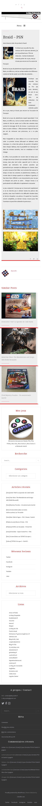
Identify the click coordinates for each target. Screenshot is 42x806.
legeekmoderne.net (15, 660)
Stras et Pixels (13, 613)
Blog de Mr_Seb (14, 639)
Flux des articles (8, 727)
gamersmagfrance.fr (23, 634)
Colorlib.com (21, 797)
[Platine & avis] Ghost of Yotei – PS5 (17, 522)
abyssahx (14, 271)
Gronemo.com (13, 671)
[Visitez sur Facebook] (6, 704)
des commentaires (9, 732)
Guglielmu (12, 668)
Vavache (11, 621)
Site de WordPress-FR (8, 737)
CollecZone (12, 674)
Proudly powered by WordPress (15, 793)
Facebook (9, 562)
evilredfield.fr (13, 658)
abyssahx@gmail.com (9, 698)
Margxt (11, 626)
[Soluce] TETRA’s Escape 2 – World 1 (17, 541)
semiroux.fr (12, 663)
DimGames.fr (13, 634)
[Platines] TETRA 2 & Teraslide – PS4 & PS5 (19, 527)
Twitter (8, 557)
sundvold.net (13, 655)
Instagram (9, 567)
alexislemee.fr (13, 650)
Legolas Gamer (13, 676)
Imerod (11, 623)
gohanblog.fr (13, 652)
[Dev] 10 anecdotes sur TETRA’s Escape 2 (18, 536)
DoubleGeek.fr (13, 618)
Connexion (5, 722)
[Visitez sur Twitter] (3, 704)
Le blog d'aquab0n (14, 615)
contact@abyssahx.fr (11, 696)
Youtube (8, 571)
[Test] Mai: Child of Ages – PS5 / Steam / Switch (20, 517)
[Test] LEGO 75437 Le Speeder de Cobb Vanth (17, 322)
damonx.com (13, 636)
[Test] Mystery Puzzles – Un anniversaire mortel (20, 505)
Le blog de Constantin (15, 666)
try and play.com (14, 647)
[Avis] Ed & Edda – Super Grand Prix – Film (18, 532)
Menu (19, 25)
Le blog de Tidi (13, 628)
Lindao (4, 747)
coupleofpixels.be (14, 642)
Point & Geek (13, 631)
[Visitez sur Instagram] (9, 704)
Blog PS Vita (12, 644)
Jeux (7, 576)
